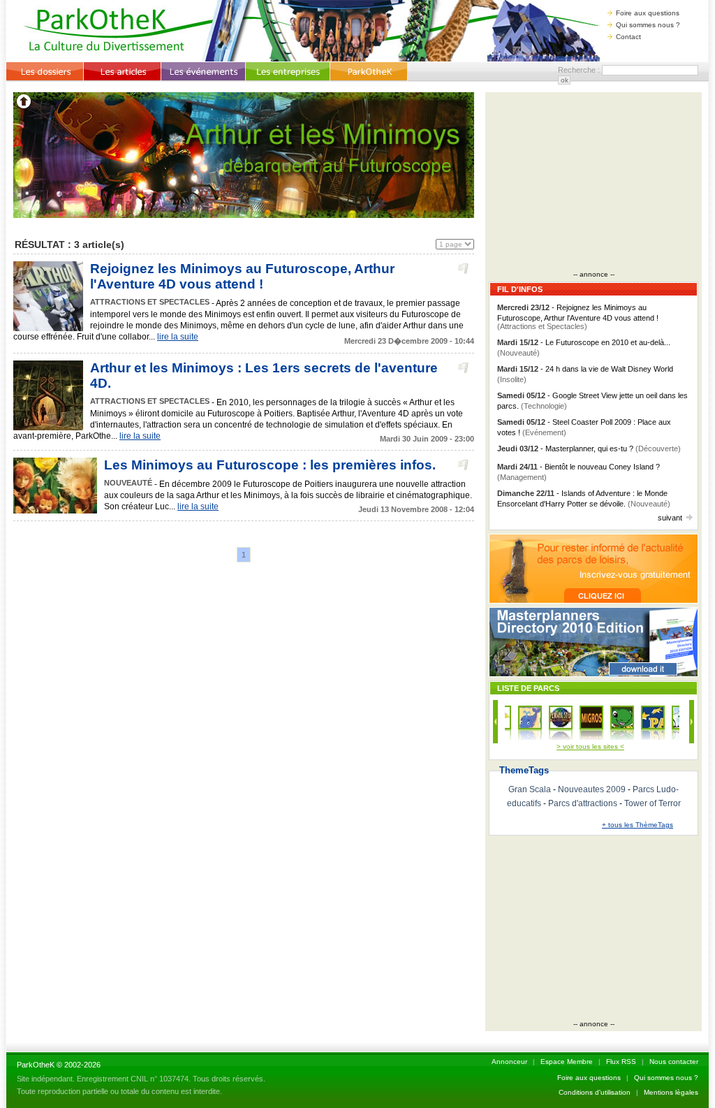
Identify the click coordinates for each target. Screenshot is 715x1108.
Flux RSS (621, 1061)
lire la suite (177, 337)
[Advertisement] (593, 183)
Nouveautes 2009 (592, 789)
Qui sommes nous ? (648, 25)
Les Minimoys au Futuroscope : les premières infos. (270, 465)
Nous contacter (673, 1061)
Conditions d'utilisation (595, 1092)
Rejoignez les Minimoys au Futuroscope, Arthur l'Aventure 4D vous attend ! (242, 276)
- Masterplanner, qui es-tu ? (589, 448)
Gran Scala (529, 789)
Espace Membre (566, 1061)
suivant (670, 517)
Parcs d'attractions (582, 803)
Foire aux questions (647, 13)
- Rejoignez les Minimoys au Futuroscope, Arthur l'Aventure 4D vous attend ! (577, 316)
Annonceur (509, 1061)
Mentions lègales (671, 1092)
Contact (628, 37)
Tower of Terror (652, 803)
